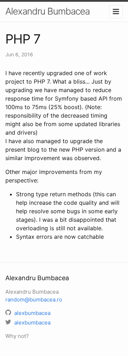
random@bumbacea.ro (33, 299)
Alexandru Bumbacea (47, 11)
